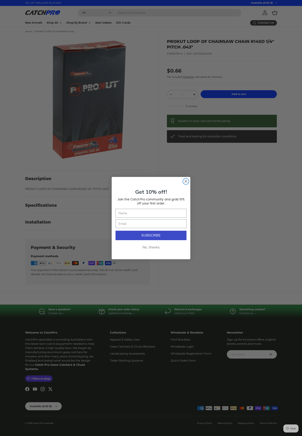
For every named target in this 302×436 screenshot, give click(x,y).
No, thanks (151, 247)
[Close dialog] (186, 181)
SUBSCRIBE (151, 235)
